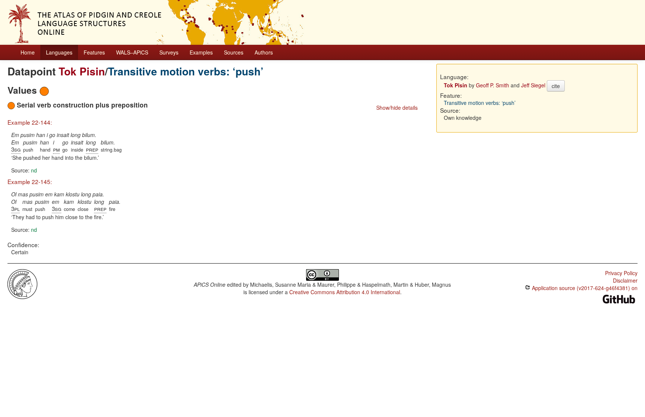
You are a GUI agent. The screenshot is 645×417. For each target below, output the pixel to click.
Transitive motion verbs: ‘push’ (186, 71)
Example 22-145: (29, 181)
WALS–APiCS (132, 52)
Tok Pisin (82, 71)
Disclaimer (625, 280)
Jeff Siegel (533, 85)
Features (94, 52)
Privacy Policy (621, 273)
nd (34, 170)
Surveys (168, 52)
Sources (233, 52)
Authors (264, 52)
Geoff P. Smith (492, 85)
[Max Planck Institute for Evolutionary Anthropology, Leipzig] (22, 283)
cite (556, 86)
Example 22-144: (29, 122)
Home (28, 52)
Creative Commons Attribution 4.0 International (344, 292)
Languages (59, 52)
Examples (201, 52)
